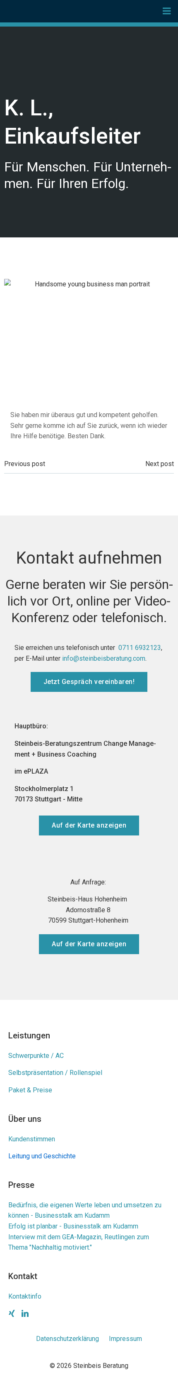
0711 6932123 (139, 648)
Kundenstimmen (31, 1139)
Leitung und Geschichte (42, 1156)
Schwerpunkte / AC (36, 1056)
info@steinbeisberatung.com (103, 658)
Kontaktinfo (24, 1296)
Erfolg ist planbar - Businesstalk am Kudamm (73, 1226)
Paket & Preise (30, 1090)
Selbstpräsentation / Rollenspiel (55, 1073)
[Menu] (167, 11)
